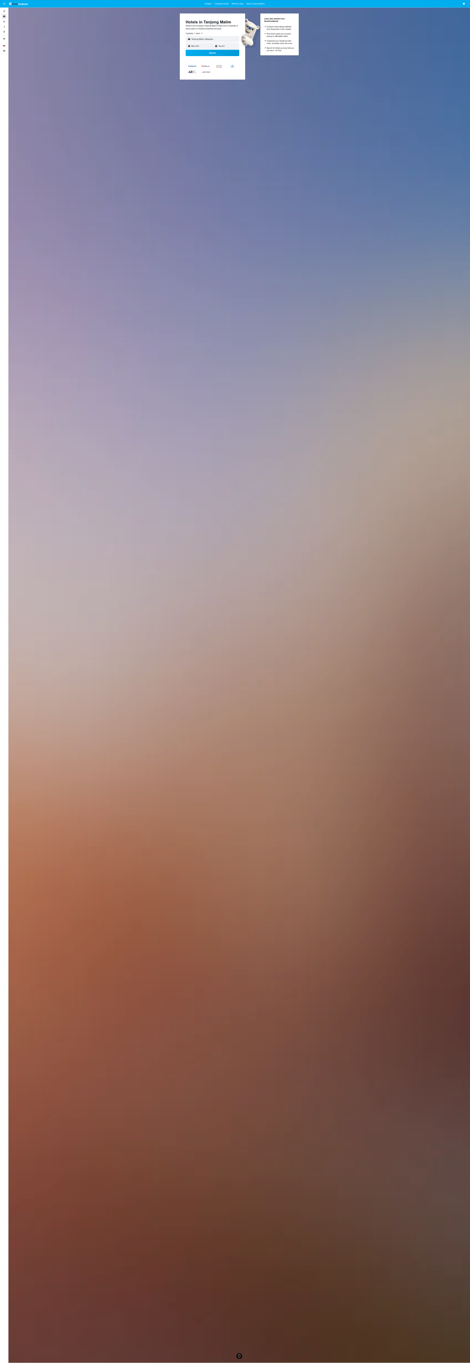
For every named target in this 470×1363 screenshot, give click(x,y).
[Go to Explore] (4, 31)
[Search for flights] (4, 11)
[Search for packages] (4, 26)
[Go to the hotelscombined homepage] (18, 4)
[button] (4, 3)
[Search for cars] (4, 21)
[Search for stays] (4, 16)
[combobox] (194, 33)
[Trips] (4, 38)
